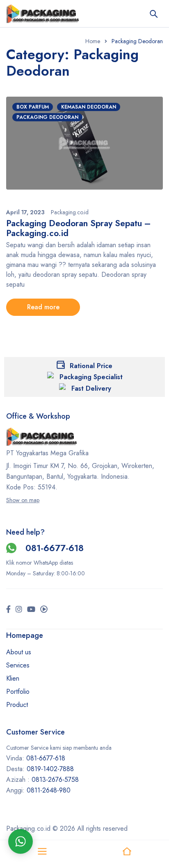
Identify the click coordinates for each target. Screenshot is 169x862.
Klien (12, 678)
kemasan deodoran (88, 107)
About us (18, 652)
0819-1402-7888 (51, 769)
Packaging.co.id (70, 212)
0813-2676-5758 (55, 779)
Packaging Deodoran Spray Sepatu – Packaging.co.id (78, 228)
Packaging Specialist (91, 377)
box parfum (32, 107)
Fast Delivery (91, 388)
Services (18, 665)
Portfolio (18, 691)
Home (92, 41)
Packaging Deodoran (47, 117)
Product (17, 704)
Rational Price (91, 366)
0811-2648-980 (49, 790)
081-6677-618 (54, 547)
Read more (43, 307)
